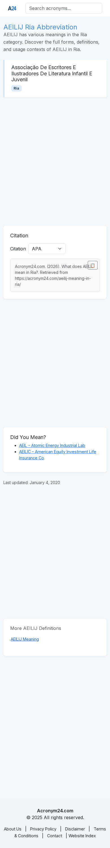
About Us (12, 828)
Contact (54, 835)
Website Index (82, 835)
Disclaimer (75, 828)
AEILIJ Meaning (25, 639)
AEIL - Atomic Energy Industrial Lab (52, 445)
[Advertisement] (55, 161)
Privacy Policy (43, 828)
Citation (18, 249)
